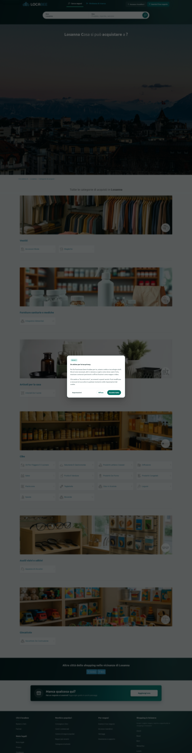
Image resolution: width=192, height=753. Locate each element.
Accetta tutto (114, 392)
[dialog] (96, 376)
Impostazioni (77, 392)
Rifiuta (100, 392)
